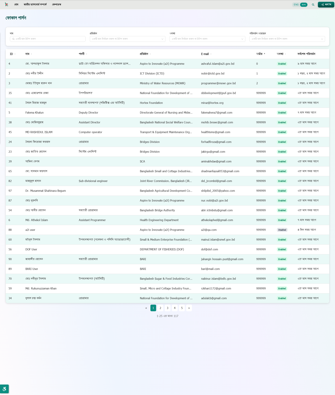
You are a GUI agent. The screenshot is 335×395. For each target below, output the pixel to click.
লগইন (328, 4)
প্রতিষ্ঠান (93, 33)
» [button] (189, 308)
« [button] (146, 308)
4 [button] (175, 308)
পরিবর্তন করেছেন (258, 33)
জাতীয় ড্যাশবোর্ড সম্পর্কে (35, 4)
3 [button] (167, 308)
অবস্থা (172, 33)
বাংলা (304, 4)
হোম (16, 4)
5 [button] (182, 308)
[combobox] (126, 39)
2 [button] (160, 308)
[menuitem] (16, 4)
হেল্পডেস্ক (56, 4)
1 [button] (153, 308)
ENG (296, 4)
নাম (11, 33)
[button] (313, 4)
